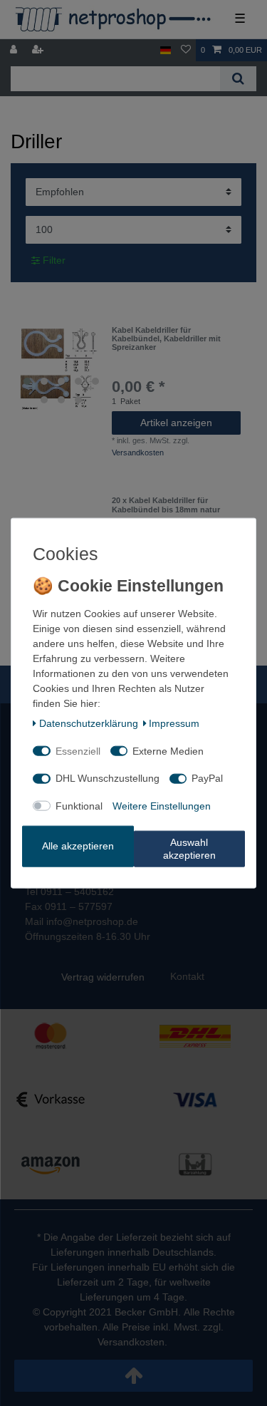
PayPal (207, 778)
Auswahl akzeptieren (189, 849)
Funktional (79, 805)
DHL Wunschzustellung (107, 778)
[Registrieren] (39, 50)
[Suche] (238, 78)
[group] (61, 368)
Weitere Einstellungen (161, 805)
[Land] (165, 50)
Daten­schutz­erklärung (88, 723)
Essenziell (78, 750)
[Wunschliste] (186, 50)
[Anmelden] (15, 50)
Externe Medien (168, 750)
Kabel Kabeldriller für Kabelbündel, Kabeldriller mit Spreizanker (166, 339)
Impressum (174, 723)
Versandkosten (138, 452)
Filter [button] (54, 260)
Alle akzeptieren (78, 846)
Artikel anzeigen (176, 422)
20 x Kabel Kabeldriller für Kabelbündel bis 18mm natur (166, 504)
